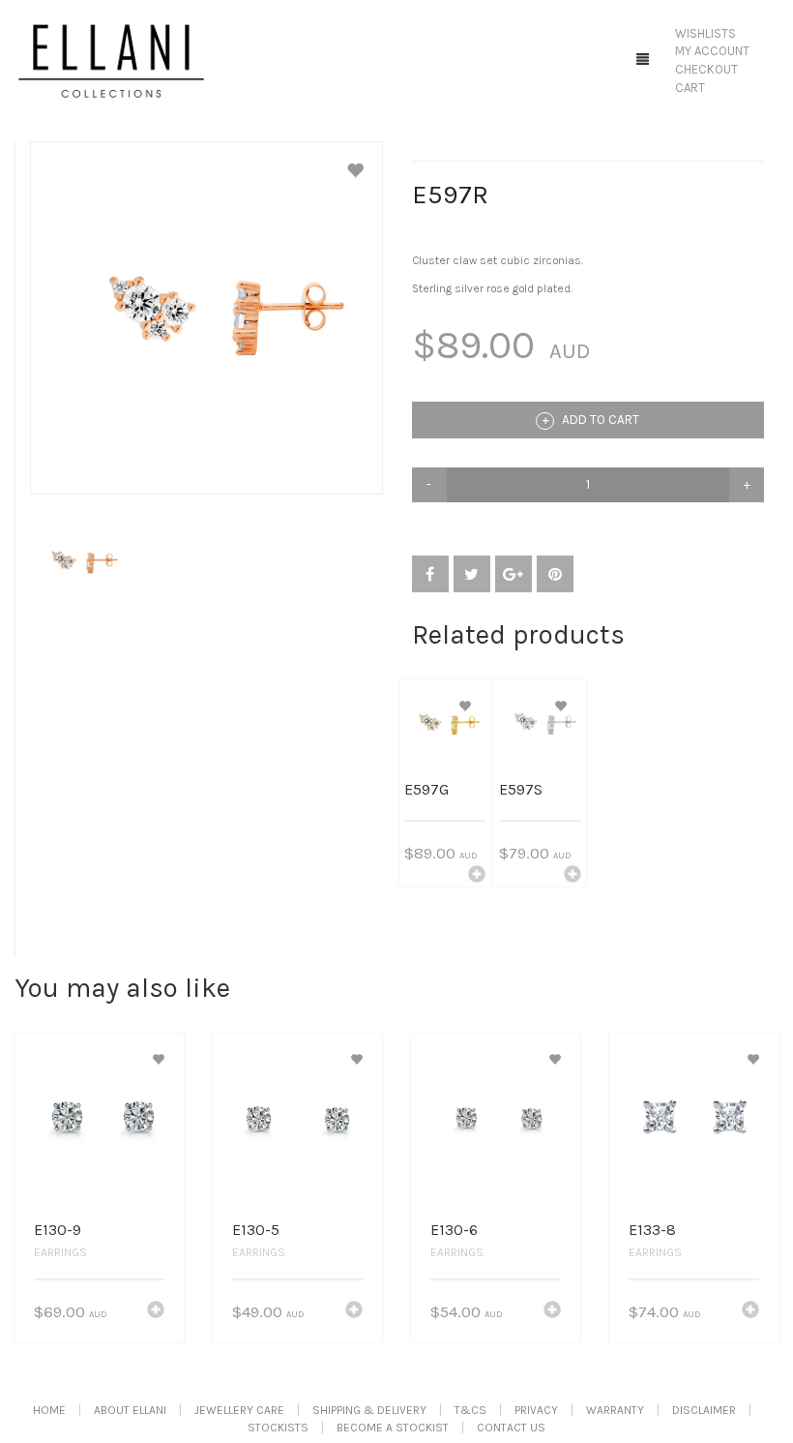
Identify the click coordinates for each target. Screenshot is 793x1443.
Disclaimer (704, 1410)
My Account (712, 51)
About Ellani (130, 1410)
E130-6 (454, 1229)
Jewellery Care (239, 1410)
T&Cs (470, 1410)
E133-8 (652, 1229)
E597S (521, 789)
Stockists (278, 1427)
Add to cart (599, 419)
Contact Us (511, 1427)
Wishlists (705, 33)
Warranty (615, 1410)
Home (49, 1410)
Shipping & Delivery (369, 1410)
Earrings (60, 1252)
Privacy (536, 1410)
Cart (690, 87)
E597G (426, 789)
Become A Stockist (393, 1427)
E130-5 (255, 1229)
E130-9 (57, 1229)
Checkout (706, 69)
